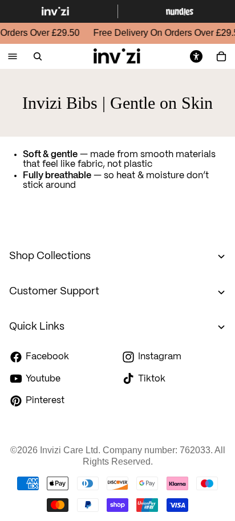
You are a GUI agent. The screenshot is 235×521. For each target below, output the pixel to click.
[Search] (37, 56)
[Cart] (221, 56)
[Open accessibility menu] (196, 56)
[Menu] (12, 57)
